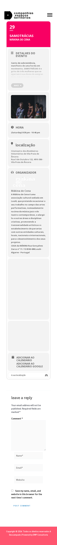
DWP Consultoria (40, 534)
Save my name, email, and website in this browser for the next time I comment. (26, 494)
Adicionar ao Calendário (25, 359)
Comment (17, 418)
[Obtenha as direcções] (46, 375)
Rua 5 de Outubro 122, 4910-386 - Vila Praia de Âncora (27, 160)
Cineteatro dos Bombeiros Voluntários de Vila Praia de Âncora (25, 154)
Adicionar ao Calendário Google (29, 365)
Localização (25, 144)
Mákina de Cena (21, 191)
